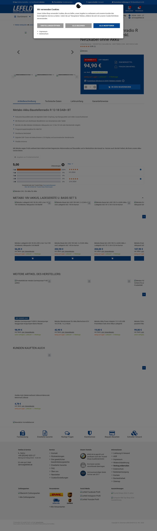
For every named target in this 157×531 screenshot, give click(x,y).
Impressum (43, 31)
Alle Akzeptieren (106, 26)
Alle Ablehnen (78, 26)
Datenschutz (43, 34)
